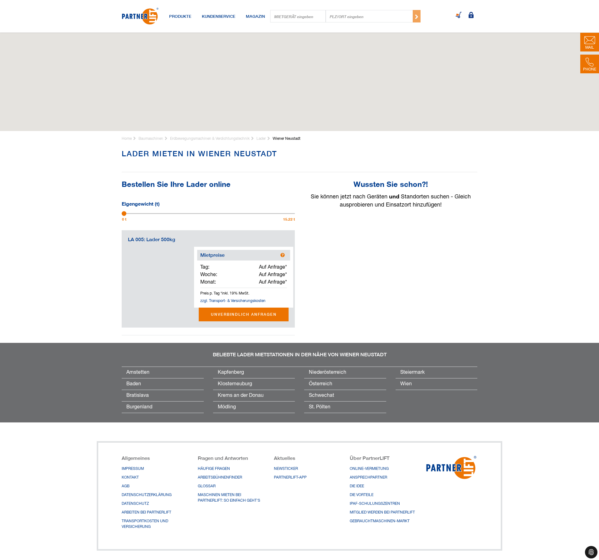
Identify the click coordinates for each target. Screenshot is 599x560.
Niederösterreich (327, 372)
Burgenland (139, 407)
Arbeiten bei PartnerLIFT (146, 512)
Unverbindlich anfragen (244, 314)
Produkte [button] (180, 16)
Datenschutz (135, 504)
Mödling (227, 407)
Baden (133, 384)
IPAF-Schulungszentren (375, 504)
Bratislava (137, 395)
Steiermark (412, 372)
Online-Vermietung (369, 469)
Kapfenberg (231, 372)
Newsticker (286, 469)
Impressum (133, 469)
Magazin (255, 16)
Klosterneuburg (235, 384)
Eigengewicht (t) (141, 203)
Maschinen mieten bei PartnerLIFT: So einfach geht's (229, 498)
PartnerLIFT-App (290, 478)
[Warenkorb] (458, 15)
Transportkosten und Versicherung (145, 524)
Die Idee (357, 486)
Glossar (207, 486)
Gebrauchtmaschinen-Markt (380, 521)
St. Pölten (319, 407)
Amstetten (137, 372)
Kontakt (130, 478)
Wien (406, 384)
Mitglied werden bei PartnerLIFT (382, 512)
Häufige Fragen (214, 469)
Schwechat (321, 395)
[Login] (471, 15)
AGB (125, 486)
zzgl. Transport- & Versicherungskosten (232, 301)
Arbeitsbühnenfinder (220, 478)
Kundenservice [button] (218, 16)
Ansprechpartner (368, 478)
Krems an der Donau (241, 395)
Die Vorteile (361, 495)
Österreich (320, 384)
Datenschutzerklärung (147, 495)
